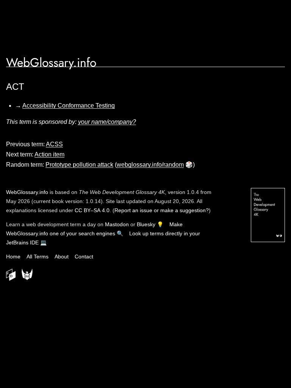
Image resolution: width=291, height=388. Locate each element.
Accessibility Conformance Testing (68, 105)
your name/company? (107, 122)
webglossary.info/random (150, 164)
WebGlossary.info (51, 62)
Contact (84, 256)
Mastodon (117, 224)
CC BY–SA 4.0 (92, 210)
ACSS (54, 144)
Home (13, 256)
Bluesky (146, 224)
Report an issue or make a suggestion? (161, 210)
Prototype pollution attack (79, 164)
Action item (49, 154)
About (62, 256)
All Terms (37, 256)
